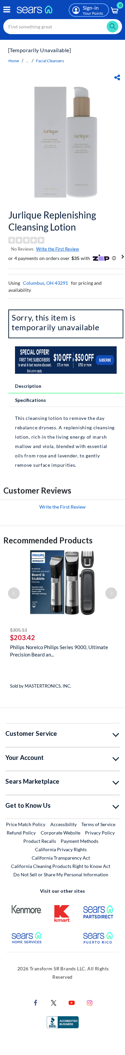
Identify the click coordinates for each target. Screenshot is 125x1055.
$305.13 (18, 630)
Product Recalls (39, 841)
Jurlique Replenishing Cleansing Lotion (52, 221)
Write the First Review (57, 249)
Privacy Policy (100, 833)
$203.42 (22, 637)
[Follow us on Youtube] (71, 1002)
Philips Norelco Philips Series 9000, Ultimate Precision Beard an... (59, 650)
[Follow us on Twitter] (53, 1002)
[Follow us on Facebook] (35, 1002)
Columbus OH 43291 (45, 283)
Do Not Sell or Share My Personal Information (60, 874)
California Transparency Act (61, 858)
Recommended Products (48, 540)
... (27, 60)
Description (28, 386)
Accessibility (63, 824)
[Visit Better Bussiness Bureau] (63, 1022)
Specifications (30, 400)
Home (13, 60)
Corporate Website (61, 832)
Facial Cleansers (50, 60)
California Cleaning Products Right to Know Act (60, 866)
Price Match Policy (25, 824)
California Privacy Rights (61, 849)
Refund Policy (21, 833)
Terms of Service (98, 824)
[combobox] (62, 26)
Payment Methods (79, 841)
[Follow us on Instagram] (89, 1002)
